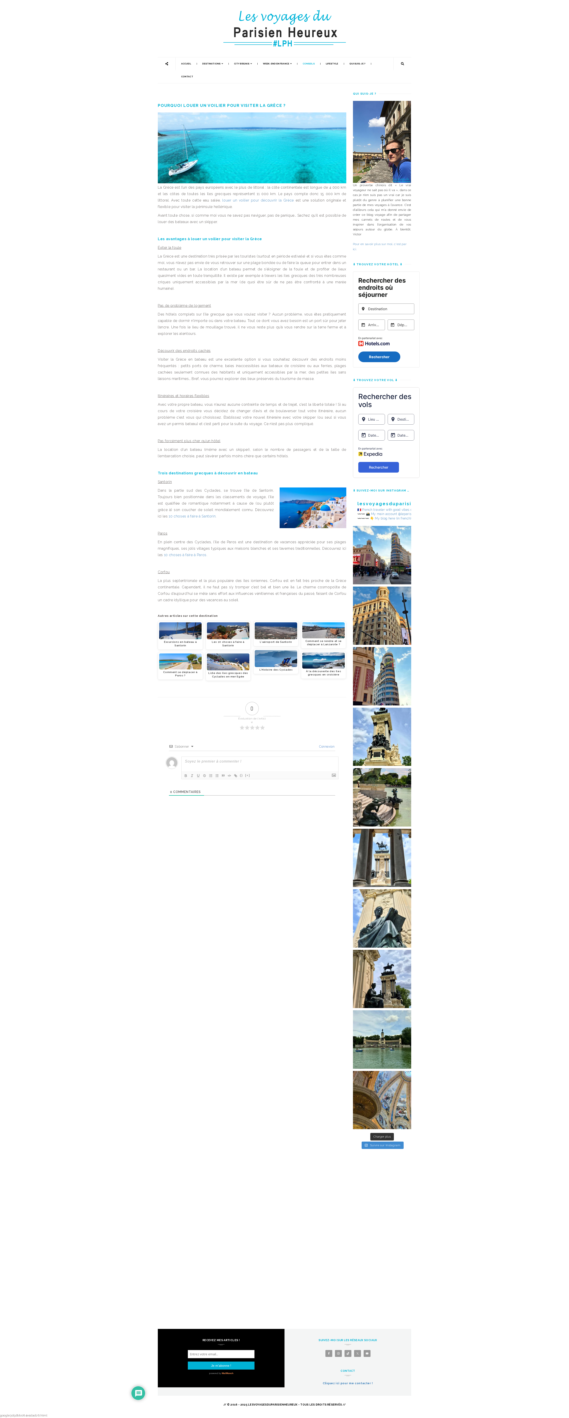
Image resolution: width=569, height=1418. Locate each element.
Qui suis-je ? (357, 63)
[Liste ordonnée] (211, 775)
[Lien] (235, 775)
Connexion (326, 746)
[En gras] (186, 775)
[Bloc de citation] (223, 775)
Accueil (186, 63)
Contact (187, 76)
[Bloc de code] (229, 775)
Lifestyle (332, 63)
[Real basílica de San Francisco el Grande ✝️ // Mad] (382, 1100)
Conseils (309, 63)
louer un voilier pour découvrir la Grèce (258, 200)
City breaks (241, 63)
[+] (247, 775)
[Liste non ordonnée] (217, 775)
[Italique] (192, 775)
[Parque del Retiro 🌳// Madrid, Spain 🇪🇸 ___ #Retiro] (382, 737)
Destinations (211, 63)
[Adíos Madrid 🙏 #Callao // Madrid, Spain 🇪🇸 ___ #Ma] (382, 555)
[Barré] (204, 775)
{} (241, 775)
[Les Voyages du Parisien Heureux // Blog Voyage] (284, 12)
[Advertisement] (382, 1229)
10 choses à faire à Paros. (185, 555)
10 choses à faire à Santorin (192, 516)
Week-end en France (276, 63)
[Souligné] (198, 775)
